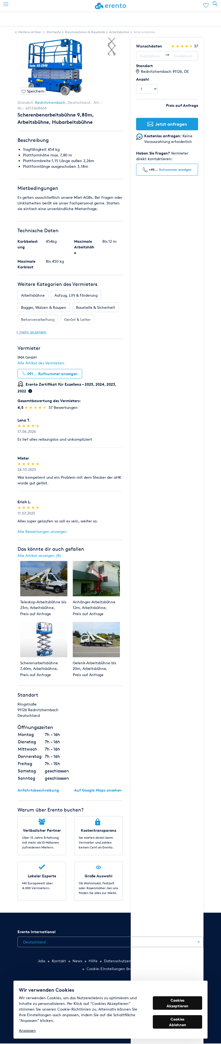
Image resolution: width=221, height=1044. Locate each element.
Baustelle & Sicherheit (95, 307)
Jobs (41, 961)
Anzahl (142, 79)
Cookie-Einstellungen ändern (113, 968)
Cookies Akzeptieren (177, 1003)
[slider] (36, 407)
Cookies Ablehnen (177, 1022)
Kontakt (59, 961)
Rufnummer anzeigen (175, 169)
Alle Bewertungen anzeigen (42, 531)
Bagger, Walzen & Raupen (43, 307)
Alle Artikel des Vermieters (41, 363)
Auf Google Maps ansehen (98, 790)
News (77, 961)
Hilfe (93, 961)
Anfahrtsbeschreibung (38, 790)
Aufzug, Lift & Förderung (76, 295)
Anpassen (27, 1030)
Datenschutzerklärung (124, 961)
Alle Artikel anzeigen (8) (39, 555)
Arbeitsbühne (33, 295)
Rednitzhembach (50, 102)
